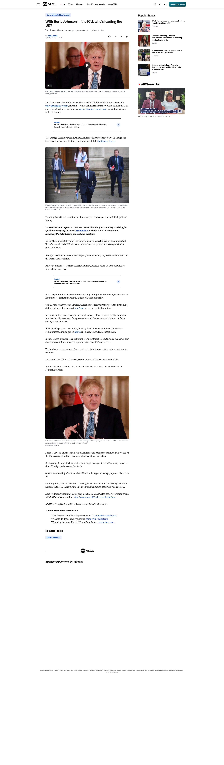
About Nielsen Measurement (126, 670)
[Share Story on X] (115, 36)
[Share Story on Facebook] (109, 36)
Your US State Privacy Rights (73, 670)
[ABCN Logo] (49, 4)
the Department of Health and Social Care (95, 497)
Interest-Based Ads (110, 670)
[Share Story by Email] (121, 36)
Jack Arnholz (52, 35)
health (77, 331)
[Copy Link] (127, 36)
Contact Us (179, 670)
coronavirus (81, 230)
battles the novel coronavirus (92, 108)
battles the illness (106, 140)
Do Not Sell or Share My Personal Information (160, 670)
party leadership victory (56, 105)
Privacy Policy (58, 670)
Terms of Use (140, 670)
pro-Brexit (79, 307)
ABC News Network (46, 670)
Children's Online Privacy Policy (93, 670)
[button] (38, 4)
